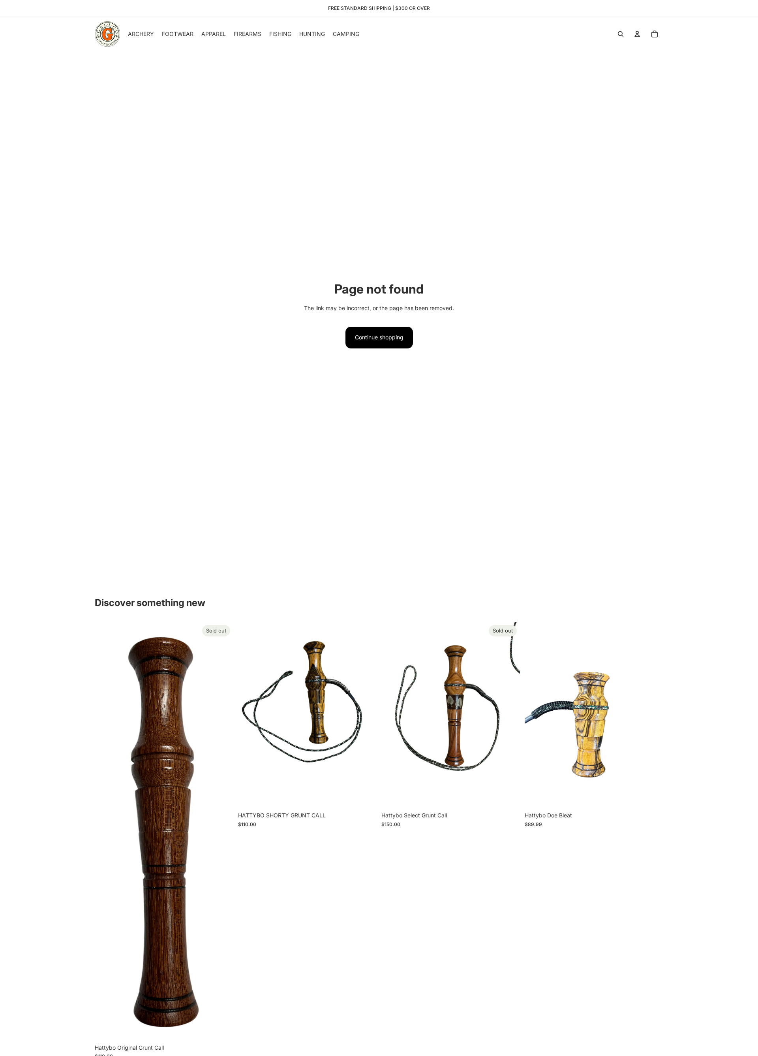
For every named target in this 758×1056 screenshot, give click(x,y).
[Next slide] (508, 715)
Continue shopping (379, 337)
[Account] (637, 34)
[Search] (620, 34)
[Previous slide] (393, 715)
